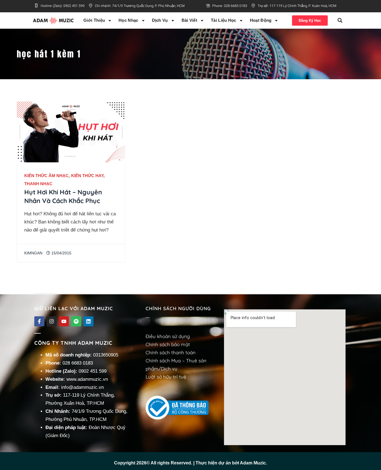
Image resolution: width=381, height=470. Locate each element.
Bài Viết (189, 20)
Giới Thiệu (94, 20)
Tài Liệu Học (223, 20)
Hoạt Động (261, 20)
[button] (340, 20)
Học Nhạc (128, 20)
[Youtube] (64, 321)
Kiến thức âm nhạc (46, 175)
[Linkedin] (88, 321)
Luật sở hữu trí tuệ (166, 377)
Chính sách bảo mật (168, 344)
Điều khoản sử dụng (168, 336)
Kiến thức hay (87, 175)
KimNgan (33, 253)
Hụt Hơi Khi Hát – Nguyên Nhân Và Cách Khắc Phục (63, 196)
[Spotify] (76, 321)
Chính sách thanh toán (171, 352)
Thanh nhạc (38, 183)
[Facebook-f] (39, 321)
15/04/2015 (60, 253)
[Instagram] (52, 321)
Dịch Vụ (160, 20)
